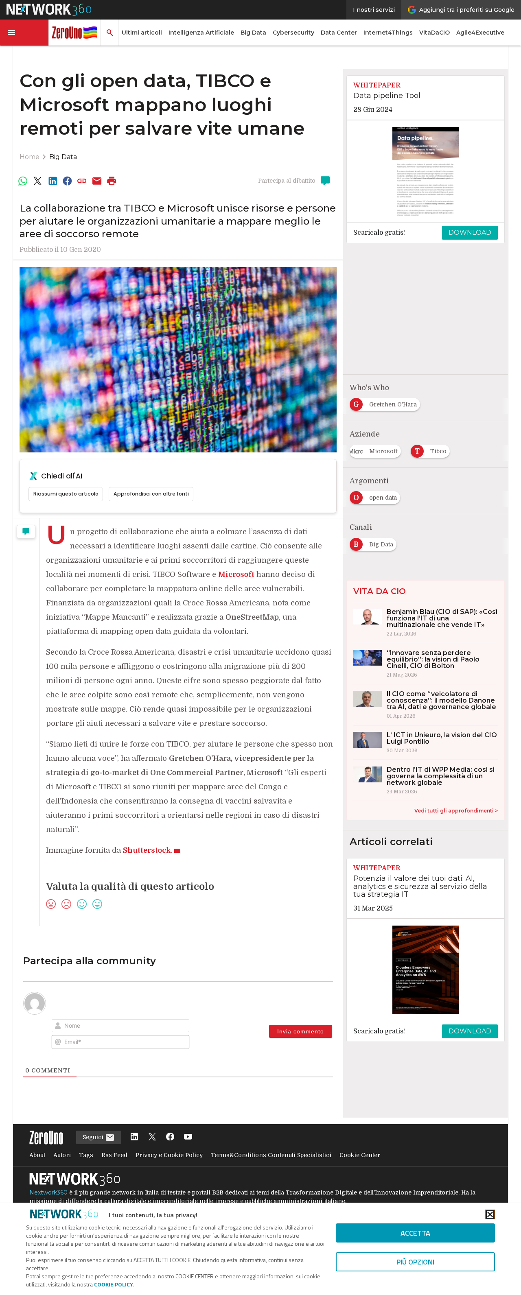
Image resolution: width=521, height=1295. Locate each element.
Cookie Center (359, 1155)
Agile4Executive (480, 32)
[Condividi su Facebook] (67, 181)
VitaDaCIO (434, 32)
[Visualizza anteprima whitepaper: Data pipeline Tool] (425, 171)
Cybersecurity (293, 32)
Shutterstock (147, 850)
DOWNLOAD (470, 232)
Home (29, 157)
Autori (62, 1155)
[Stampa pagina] (111, 181)
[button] (24, 33)
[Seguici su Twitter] (152, 1137)
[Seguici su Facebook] (170, 1137)
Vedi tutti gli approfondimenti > (456, 811)
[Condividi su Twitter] (37, 181)
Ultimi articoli (142, 32)
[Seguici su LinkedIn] (134, 1137)
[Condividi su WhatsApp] (22, 181)
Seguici (94, 1137)
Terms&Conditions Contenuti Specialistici (271, 1155)
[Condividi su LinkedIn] (52, 181)
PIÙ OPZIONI (415, 1261)
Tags (86, 1155)
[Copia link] (82, 181)
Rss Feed (114, 1155)
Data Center (339, 32)
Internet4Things (388, 32)
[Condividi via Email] (96, 181)
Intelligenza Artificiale (201, 32)
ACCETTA (415, 1232)
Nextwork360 (48, 1192)
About (37, 1155)
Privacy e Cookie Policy (169, 1155)
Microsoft (236, 574)
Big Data (253, 32)
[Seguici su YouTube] (188, 1137)
